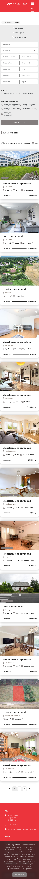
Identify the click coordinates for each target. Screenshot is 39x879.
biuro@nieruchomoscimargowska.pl (22, 829)
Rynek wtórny (27, 93)
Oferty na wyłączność (8, 114)
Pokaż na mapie (10, 143)
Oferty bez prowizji (11, 109)
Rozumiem (19, 874)
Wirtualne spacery (29, 109)
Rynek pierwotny (10, 93)
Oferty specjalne (28, 105)
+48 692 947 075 (14, 825)
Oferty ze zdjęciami (11, 105)
